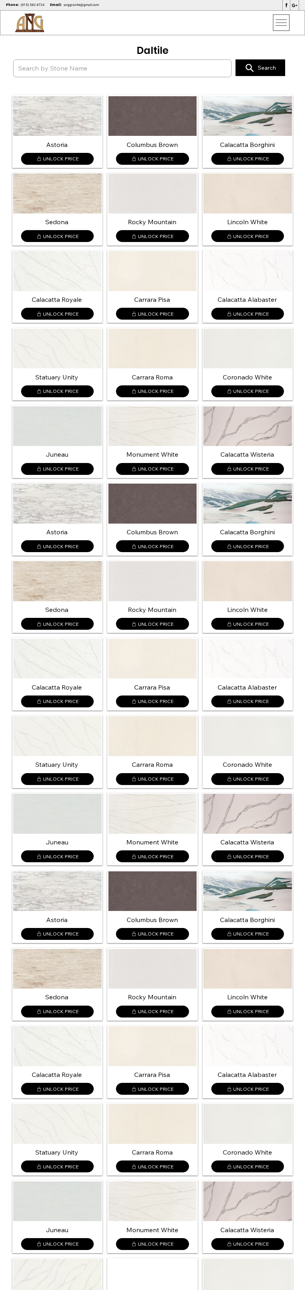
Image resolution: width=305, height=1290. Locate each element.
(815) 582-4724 (32, 5)
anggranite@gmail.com (81, 5)
